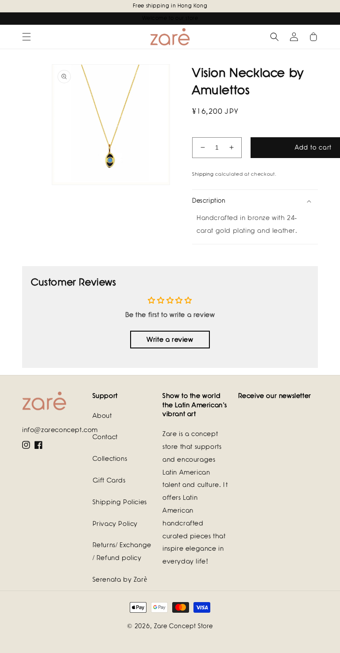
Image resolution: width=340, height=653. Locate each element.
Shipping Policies (120, 502)
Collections (110, 458)
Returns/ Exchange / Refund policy (122, 551)
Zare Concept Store (183, 626)
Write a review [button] (170, 339)
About (102, 415)
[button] (26, 36)
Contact (105, 436)
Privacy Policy (115, 523)
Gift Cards (109, 480)
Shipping (203, 174)
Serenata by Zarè (120, 579)
